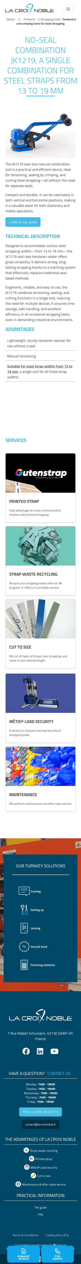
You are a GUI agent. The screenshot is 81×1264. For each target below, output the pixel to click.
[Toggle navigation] (68, 9)
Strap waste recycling (44, 1150)
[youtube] (54, 1051)
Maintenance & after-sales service (44, 1184)
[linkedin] (40, 1051)
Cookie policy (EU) (57, 1235)
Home (10, 19)
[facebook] (26, 1051)
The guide (40, 1207)
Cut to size (43, 1176)
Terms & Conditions (25, 1235)
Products (29, 19)
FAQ (40, 1214)
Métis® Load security (44, 1167)
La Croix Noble (22, 1245)
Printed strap (43, 1159)
